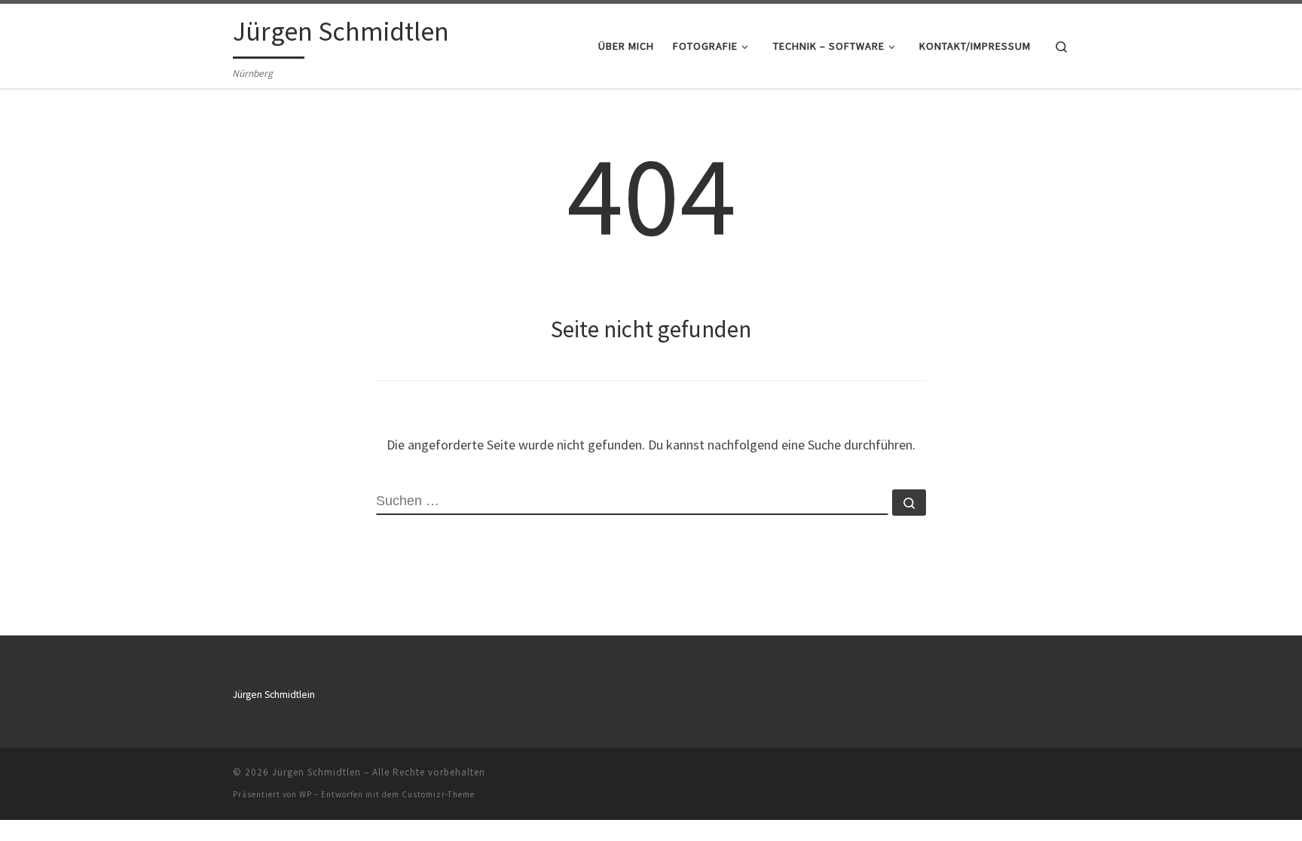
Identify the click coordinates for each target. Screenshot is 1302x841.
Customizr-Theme (438, 794)
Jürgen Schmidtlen (316, 772)
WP (305, 794)
